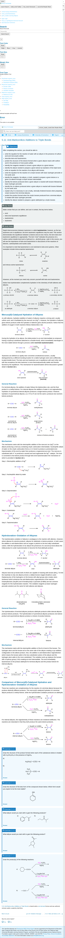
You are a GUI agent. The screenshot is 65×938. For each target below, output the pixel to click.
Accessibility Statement (8, 935)
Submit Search (5, 34)
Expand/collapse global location (62, 135)
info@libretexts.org (38, 935)
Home (10, 135)
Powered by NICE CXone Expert (25, 928)
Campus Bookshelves (23, 135)
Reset (2, 45)
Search (4, 131)
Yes (5, 922)
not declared (42, 906)
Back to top (5, 913)
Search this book (4, 28)
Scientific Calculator (8, 90)
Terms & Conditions (56, 934)
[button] (6, 102)
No (11, 922)
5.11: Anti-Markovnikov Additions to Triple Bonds (15, 906)
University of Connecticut (42, 135)
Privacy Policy (46, 934)
